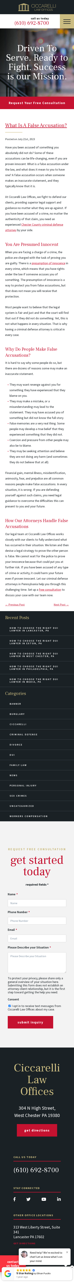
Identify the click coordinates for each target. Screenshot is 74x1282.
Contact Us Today (12, 1264)
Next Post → (61, 604)
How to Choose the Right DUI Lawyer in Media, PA (34, 680)
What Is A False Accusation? (36, 125)
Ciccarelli (18, 724)
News (14, 775)
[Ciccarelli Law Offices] (37, 7)
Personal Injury (23, 785)
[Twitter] (28, 1200)
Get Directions (37, 1130)
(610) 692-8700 (36, 1170)
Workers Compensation (29, 816)
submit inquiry (30, 1022)
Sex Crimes (18, 795)
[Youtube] (43, 1200)
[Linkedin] (59, 1200)
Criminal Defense (24, 734)
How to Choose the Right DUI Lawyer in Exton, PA (34, 642)
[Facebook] (14, 1200)
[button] (72, 1267)
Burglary (17, 714)
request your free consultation (37, 103)
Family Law (18, 765)
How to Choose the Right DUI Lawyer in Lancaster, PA (34, 629)
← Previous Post (15, 604)
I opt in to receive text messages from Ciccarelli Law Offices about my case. (34, 1007)
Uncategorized (22, 806)
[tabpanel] (37, 1238)
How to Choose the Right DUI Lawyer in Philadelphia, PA (34, 668)
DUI (12, 754)
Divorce (16, 744)
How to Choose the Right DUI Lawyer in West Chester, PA (34, 655)
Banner (15, 703)
